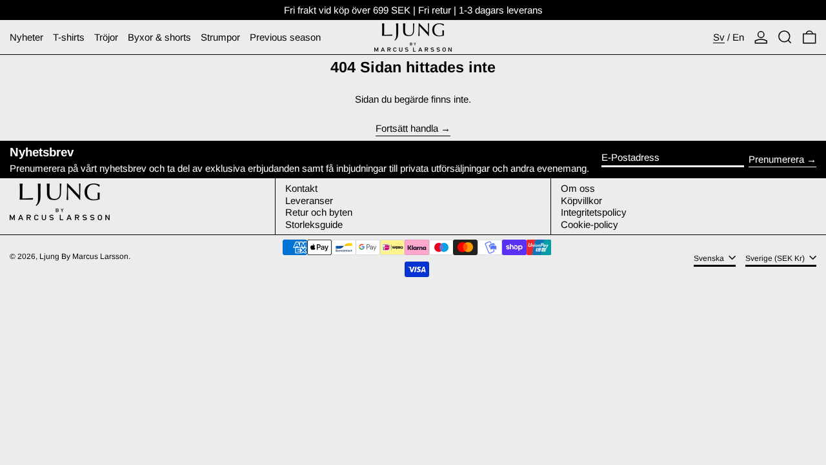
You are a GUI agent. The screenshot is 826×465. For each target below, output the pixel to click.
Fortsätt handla (407, 128)
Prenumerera (776, 159)
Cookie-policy (589, 224)
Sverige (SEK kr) (776, 258)
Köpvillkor (581, 200)
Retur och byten (318, 212)
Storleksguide (314, 224)
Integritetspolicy (594, 212)
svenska (710, 258)
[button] (785, 37)
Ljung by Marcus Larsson (83, 256)
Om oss (578, 188)
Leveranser (309, 200)
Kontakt (301, 188)
